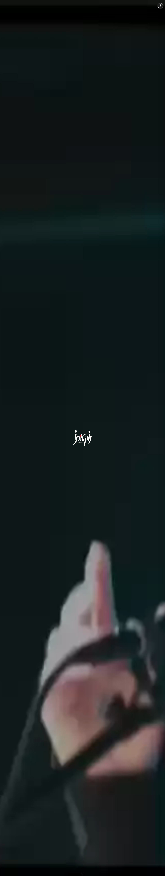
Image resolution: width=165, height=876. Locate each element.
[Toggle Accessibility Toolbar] (160, 6)
